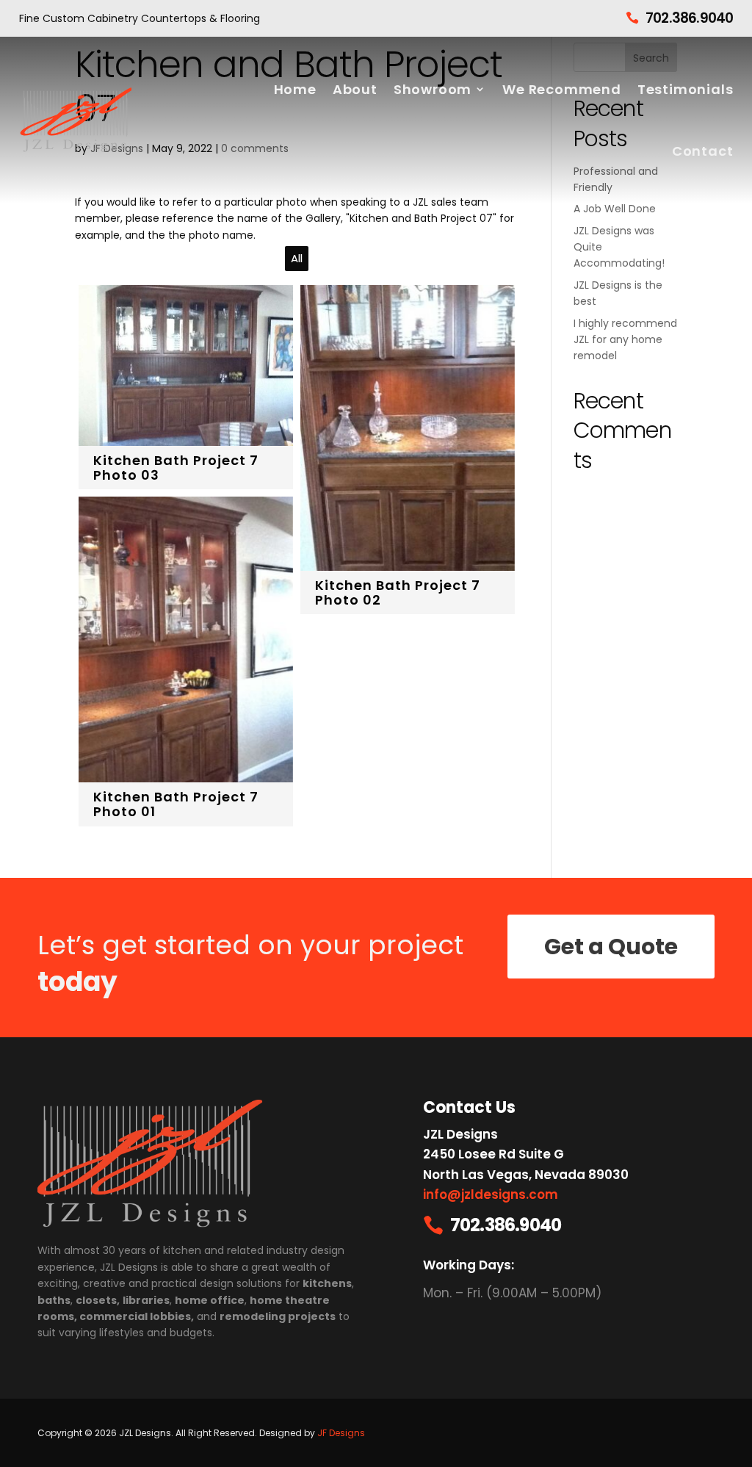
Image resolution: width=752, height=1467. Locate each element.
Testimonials (685, 89)
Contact (703, 151)
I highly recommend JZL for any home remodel (625, 340)
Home (295, 89)
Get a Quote (611, 946)
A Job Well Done (615, 208)
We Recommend (561, 89)
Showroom (432, 89)
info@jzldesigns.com (490, 1194)
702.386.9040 (689, 18)
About (355, 89)
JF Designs (341, 1433)
